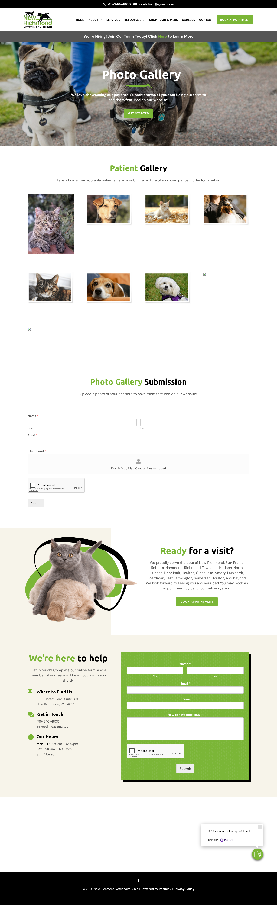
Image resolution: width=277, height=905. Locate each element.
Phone (185, 699)
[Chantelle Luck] (51, 252)
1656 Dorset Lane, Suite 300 (58, 699)
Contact (206, 19)
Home (80, 19)
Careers (188, 19)
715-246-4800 (48, 721)
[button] (257, 854)
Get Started (138, 113)
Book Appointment (235, 19)
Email (33, 435)
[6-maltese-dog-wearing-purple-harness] (168, 303)
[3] (226, 275)
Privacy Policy (184, 889)
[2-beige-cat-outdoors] (168, 224)
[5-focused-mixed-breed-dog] (109, 224)
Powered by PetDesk (156, 889)
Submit (36, 503)
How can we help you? (185, 715)
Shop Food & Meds (163, 19)
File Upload (37, 451)
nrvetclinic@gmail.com (54, 726)
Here (162, 36)
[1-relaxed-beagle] (109, 303)
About (94, 19)
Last (142, 428)
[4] (51, 330)
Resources (132, 19)
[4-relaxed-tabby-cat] (51, 303)
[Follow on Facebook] (138, 881)
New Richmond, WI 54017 (55, 704)
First (30, 428)
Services (113, 19)
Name (33, 416)
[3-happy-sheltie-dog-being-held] (226, 224)
